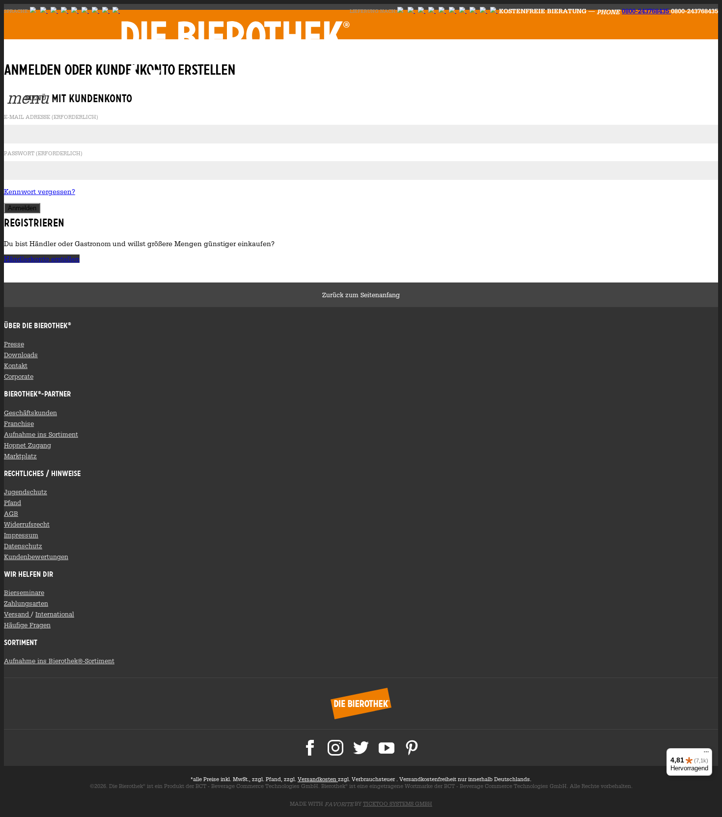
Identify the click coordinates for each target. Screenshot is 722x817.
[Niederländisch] (75, 11)
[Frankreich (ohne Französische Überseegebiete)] (452, 11)
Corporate (18, 376)
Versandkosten (318, 779)
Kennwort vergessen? (39, 191)
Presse (14, 344)
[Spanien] (494, 11)
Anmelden (133, 72)
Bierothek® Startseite (361, 703)
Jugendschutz (25, 492)
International (54, 614)
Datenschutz (23, 546)
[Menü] (706, 754)
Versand (17, 614)
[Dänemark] (116, 11)
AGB (11, 513)
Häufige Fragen (27, 625)
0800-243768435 (646, 11)
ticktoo (397, 803)
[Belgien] (483, 11)
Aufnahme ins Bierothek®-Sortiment (59, 661)
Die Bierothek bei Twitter (361, 747)
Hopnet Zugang (27, 445)
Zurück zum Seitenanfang (361, 295)
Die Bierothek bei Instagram (335, 747)
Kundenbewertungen (36, 557)
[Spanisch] (106, 11)
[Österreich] (411, 11)
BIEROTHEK (235, 36)
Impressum (21, 535)
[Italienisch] (95, 11)
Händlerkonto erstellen (42, 258)
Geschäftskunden (30, 413)
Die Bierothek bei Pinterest (412, 747)
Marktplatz (20, 456)
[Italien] (432, 11)
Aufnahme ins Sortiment (41, 434)
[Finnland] (54, 11)
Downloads (21, 355)
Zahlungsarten (26, 603)
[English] (44, 11)
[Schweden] (64, 11)
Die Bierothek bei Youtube (386, 747)
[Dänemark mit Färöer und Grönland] (473, 11)
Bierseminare (24, 592)
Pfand (12, 503)
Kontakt (16, 365)
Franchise (19, 423)
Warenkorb (154, 72)
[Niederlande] (463, 11)
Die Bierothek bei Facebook (310, 747)
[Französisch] (85, 11)
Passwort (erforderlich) (43, 154)
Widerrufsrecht (27, 524)
